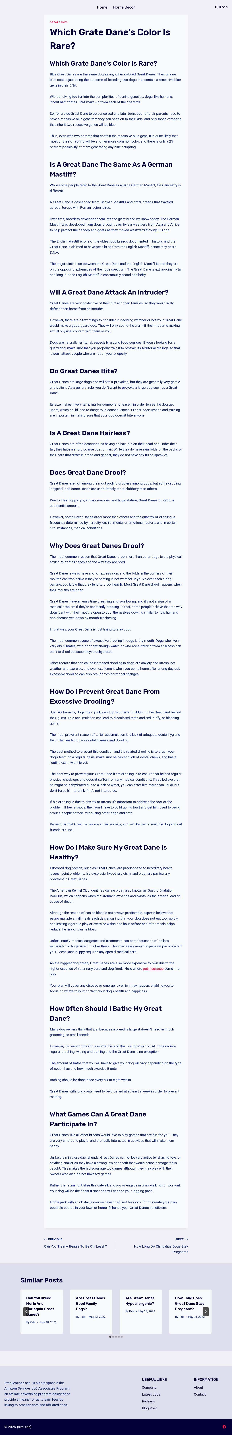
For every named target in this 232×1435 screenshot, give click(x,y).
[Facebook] (224, 1427)
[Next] (206, 1311)
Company (149, 1387)
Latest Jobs (151, 1394)
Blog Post (149, 1408)
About (198, 1387)
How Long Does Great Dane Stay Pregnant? (189, 1303)
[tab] (110, 1337)
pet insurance (153, 968)
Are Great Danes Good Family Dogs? (90, 1303)
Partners (148, 1401)
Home (102, 7)
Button (221, 7)
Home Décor (124, 7)
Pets (33, 1322)
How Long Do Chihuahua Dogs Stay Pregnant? (161, 1246)
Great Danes (58, 22)
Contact (200, 1394)
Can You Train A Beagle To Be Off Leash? (75, 1243)
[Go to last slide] (26, 1311)
